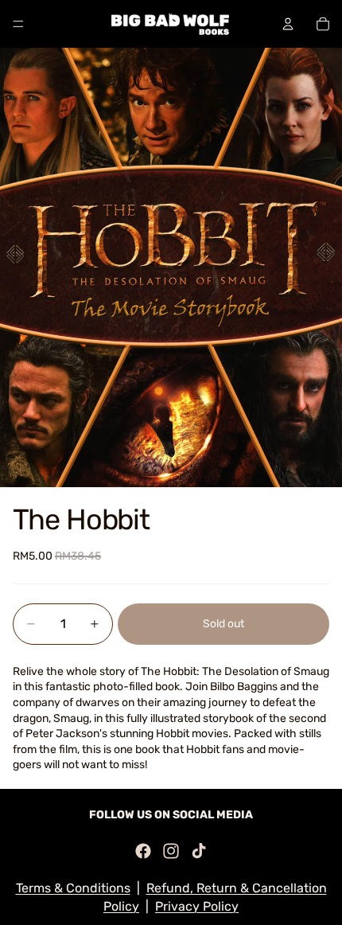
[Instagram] (171, 851)
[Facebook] (143, 851)
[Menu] (18, 24)
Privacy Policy (197, 906)
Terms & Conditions (73, 888)
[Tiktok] (198, 851)
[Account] (287, 23)
